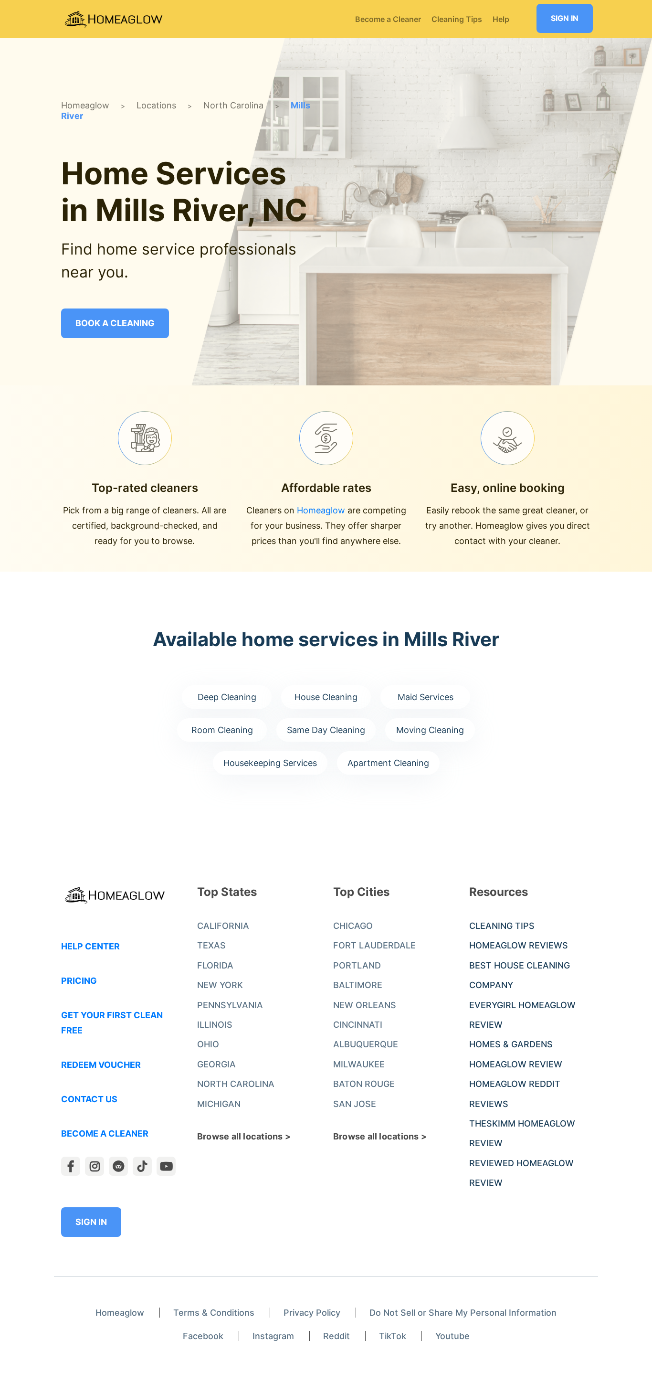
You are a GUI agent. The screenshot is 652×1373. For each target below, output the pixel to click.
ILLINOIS (214, 1025)
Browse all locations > (244, 1136)
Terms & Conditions (213, 1313)
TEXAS (211, 945)
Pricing (79, 981)
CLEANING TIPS (502, 926)
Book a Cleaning (115, 323)
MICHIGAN (219, 1104)
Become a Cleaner (104, 1133)
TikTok (392, 1336)
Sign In (564, 18)
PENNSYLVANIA (230, 1005)
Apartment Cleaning (388, 763)
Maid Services (425, 697)
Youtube (452, 1336)
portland (357, 965)
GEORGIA (216, 1064)
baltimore (357, 985)
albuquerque (365, 1044)
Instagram (273, 1336)
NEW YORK (220, 985)
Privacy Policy (312, 1313)
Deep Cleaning (227, 697)
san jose (354, 1104)
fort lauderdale (374, 945)
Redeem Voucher (101, 1065)
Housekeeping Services (270, 763)
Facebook (203, 1336)
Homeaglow (85, 105)
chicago (353, 926)
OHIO (208, 1044)
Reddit (336, 1336)
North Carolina (233, 105)
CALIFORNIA (223, 926)
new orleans (364, 1005)
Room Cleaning (222, 730)
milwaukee (359, 1064)
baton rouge (364, 1084)
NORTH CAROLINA (235, 1084)
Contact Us (89, 1099)
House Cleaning (326, 697)
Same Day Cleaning (326, 730)
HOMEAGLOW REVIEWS (518, 945)
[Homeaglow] (113, 19)
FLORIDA (215, 965)
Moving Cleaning (430, 730)
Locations (156, 105)
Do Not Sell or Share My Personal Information (463, 1313)
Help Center (90, 946)
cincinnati (357, 1025)
